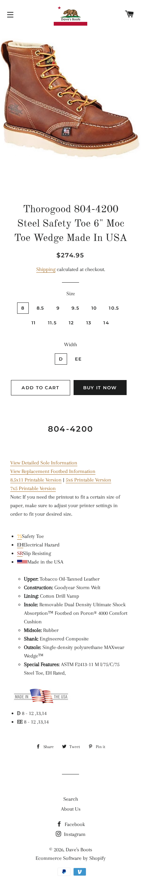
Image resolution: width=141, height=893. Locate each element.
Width (70, 344)
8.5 (40, 308)
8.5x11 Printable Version (36, 480)
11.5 (52, 322)
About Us (70, 809)
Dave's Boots (79, 850)
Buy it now (100, 387)
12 (71, 322)
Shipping (45, 269)
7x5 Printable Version (33, 488)
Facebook (74, 824)
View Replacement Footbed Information (52, 471)
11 (33, 322)
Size (70, 293)
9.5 (75, 308)
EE (78, 359)
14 (106, 322)
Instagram (74, 834)
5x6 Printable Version (88, 480)
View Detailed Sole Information (43, 463)
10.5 (114, 308)
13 (89, 322)
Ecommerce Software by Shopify (71, 858)
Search (70, 799)
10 (94, 308)
